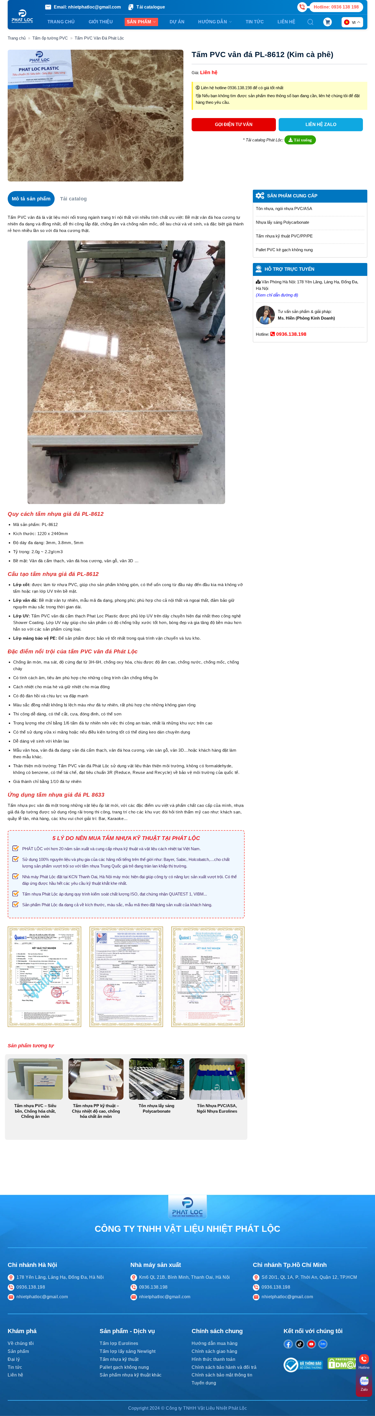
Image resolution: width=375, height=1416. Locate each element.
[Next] (246, 984)
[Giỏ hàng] (327, 22)
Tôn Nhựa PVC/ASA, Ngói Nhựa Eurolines (217, 1108)
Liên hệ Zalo (321, 124)
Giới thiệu (101, 21)
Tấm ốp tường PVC (50, 38)
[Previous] (6, 984)
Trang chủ (61, 21)
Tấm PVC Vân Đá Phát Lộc (99, 38)
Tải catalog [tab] (73, 199)
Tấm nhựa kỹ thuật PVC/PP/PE (284, 236)
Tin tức (255, 21)
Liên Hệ (286, 21)
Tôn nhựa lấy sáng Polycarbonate (156, 1108)
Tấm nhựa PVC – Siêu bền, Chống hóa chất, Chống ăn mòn (35, 1111)
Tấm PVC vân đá (74, 765)
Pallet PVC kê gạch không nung (284, 249)
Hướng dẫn (212, 21)
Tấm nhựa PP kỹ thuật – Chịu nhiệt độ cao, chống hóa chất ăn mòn (96, 1111)
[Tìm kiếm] (310, 22)
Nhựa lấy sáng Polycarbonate (282, 222)
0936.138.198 (240, 87)
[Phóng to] (14, 175)
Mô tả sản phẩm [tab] (31, 199)
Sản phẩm (139, 21)
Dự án (177, 21)
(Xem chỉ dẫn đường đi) (277, 295)
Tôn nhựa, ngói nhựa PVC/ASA (284, 208)
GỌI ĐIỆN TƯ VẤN (234, 124)
